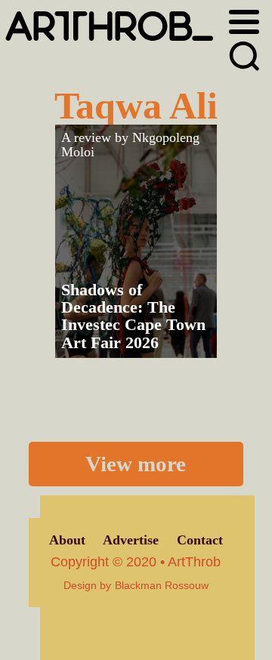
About (67, 539)
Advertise (131, 539)
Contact (200, 539)
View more (135, 464)
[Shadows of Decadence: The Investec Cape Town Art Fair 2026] (136, 241)
